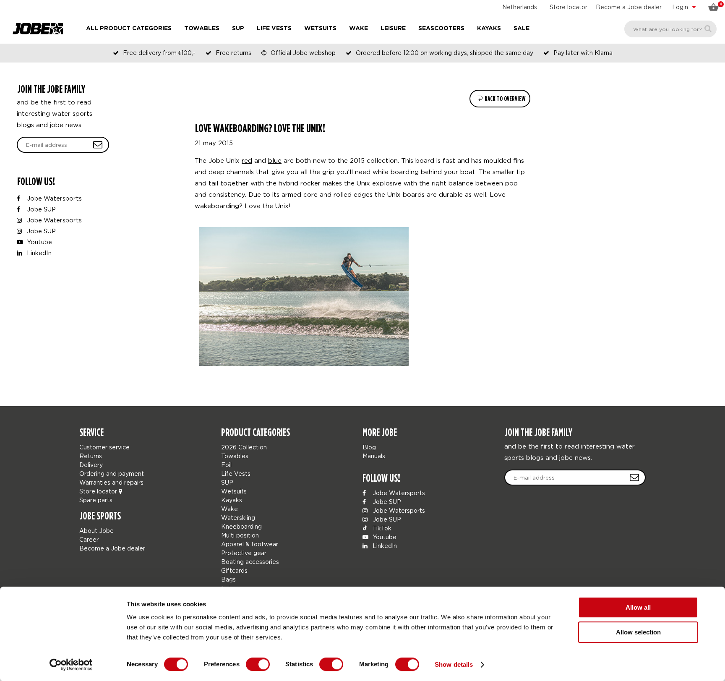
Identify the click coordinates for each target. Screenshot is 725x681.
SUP (238, 28)
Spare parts (95, 500)
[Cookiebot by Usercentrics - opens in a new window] (71, 664)
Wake (358, 28)
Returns (90, 456)
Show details (454, 664)
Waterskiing (238, 517)
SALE (521, 28)
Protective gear (243, 553)
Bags (228, 579)
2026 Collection (244, 447)
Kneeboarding (241, 526)
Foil (226, 465)
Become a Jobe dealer (629, 7)
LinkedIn (38, 253)
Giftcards (234, 570)
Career (89, 539)
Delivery (91, 465)
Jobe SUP (40, 209)
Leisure (393, 28)
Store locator (568, 7)
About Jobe (96, 530)
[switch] (258, 664)
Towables (201, 28)
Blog (369, 447)
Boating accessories (250, 561)
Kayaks (489, 28)
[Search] (708, 29)
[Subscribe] (98, 145)
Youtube (38, 242)
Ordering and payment (111, 473)
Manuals (373, 456)
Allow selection (638, 632)
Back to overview (504, 99)
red (247, 160)
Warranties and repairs (111, 482)
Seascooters (441, 28)
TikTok (380, 528)
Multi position (240, 535)
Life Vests (274, 28)
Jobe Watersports (53, 198)
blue (275, 160)
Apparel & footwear (249, 544)
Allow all (638, 607)
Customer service (104, 447)
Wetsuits (320, 28)
